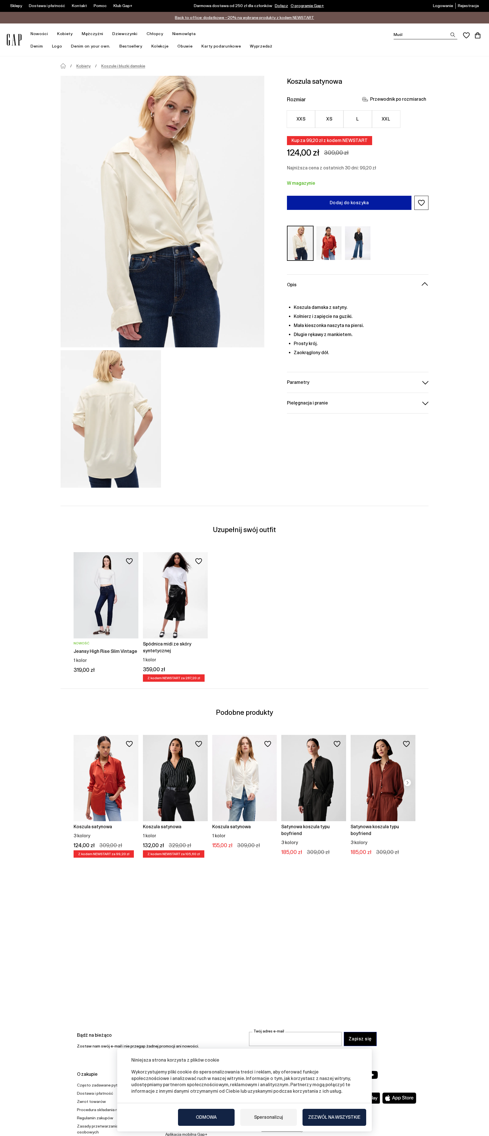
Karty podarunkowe (221, 46)
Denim (37, 46)
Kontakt (79, 5)
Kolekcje (160, 46)
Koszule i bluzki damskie (123, 66)
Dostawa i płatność (47, 5)
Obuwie (184, 46)
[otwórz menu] (51, 33)
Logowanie (443, 5)
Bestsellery (130, 46)
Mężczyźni (92, 33)
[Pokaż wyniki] (453, 35)
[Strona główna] (63, 65)
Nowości (39, 33)
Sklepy (16, 5)
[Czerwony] (329, 243)
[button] (421, 203)
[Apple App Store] (399, 1098)
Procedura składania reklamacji (105, 1109)
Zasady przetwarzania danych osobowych (104, 1129)
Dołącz (281, 5)
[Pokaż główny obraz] (162, 211)
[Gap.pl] (14, 40)
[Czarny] (357, 243)
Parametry (298, 382)
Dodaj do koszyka (349, 202)
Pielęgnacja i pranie (307, 402)
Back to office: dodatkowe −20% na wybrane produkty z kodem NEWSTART (244, 17)
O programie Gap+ (307, 5)
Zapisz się (360, 1039)
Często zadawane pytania (101, 1085)
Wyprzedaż (261, 46)
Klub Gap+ (122, 5)
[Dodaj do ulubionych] (129, 561)
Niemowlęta (184, 33)
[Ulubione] (466, 35)
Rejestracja (468, 5)
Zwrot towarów (91, 1101)
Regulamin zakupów (95, 1118)
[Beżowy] (300, 243)
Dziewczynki (125, 33)
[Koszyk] (477, 35)
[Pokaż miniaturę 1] (111, 419)
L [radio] (357, 119)
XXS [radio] (301, 119)
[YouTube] (372, 1075)
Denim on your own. (90, 46)
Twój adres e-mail (269, 1031)
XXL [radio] (386, 119)
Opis (292, 284)
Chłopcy (155, 33)
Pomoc (100, 5)
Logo (57, 46)
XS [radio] (329, 119)
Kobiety (65, 33)
